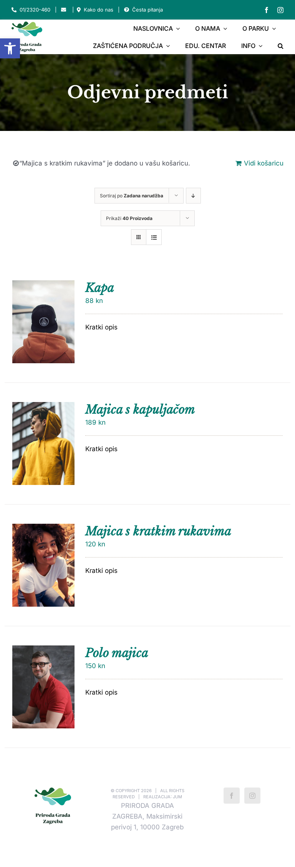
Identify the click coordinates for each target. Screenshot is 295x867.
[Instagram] (252, 796)
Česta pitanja (147, 10)
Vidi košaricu (263, 163)
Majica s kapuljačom (140, 409)
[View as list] (153, 237)
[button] (10, 48)
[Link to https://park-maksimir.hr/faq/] (126, 9)
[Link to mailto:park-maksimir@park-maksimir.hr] (63, 9)
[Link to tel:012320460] (14, 9)
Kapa (99, 287)
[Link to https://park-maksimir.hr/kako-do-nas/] (79, 9)
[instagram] (280, 10)
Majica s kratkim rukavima (158, 531)
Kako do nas (98, 10)
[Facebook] (232, 796)
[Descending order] (193, 196)
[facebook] (267, 10)
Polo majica (116, 652)
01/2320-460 (35, 10)
